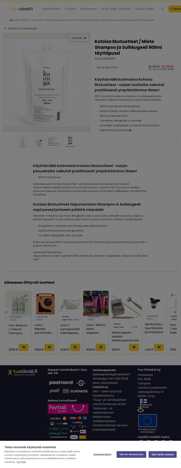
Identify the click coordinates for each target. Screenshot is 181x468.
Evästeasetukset (102, 454)
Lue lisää (21, 462)
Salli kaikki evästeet (162, 454)
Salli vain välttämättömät (131, 454)
